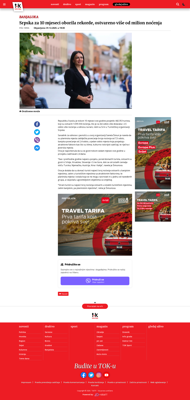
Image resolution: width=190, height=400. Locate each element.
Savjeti (100, 336)
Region (22, 341)
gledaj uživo (121, 4)
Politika (22, 332)
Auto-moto (102, 354)
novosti (55, 4)
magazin (90, 4)
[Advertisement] (154, 72)
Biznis (47, 341)
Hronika (22, 336)
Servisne (48, 332)
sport (78, 4)
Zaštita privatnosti (138, 382)
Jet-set (100, 341)
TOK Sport (127, 345)
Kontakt (95, 385)
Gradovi (48, 345)
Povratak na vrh (95, 306)
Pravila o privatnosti (117, 382)
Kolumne (23, 349)
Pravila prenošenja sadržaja (47, 382)
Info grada (127, 336)
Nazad (64, 293)
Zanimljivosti (102, 349)
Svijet (21, 345)
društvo (67, 4)
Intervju (22, 354)
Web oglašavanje (158, 382)
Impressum (26, 382)
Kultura (48, 336)
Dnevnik (126, 332)
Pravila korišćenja (96, 382)
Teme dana (24, 358)
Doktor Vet (127, 341)
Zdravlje (100, 332)
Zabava (100, 345)
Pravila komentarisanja (74, 382)
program (104, 4)
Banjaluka (49, 349)
